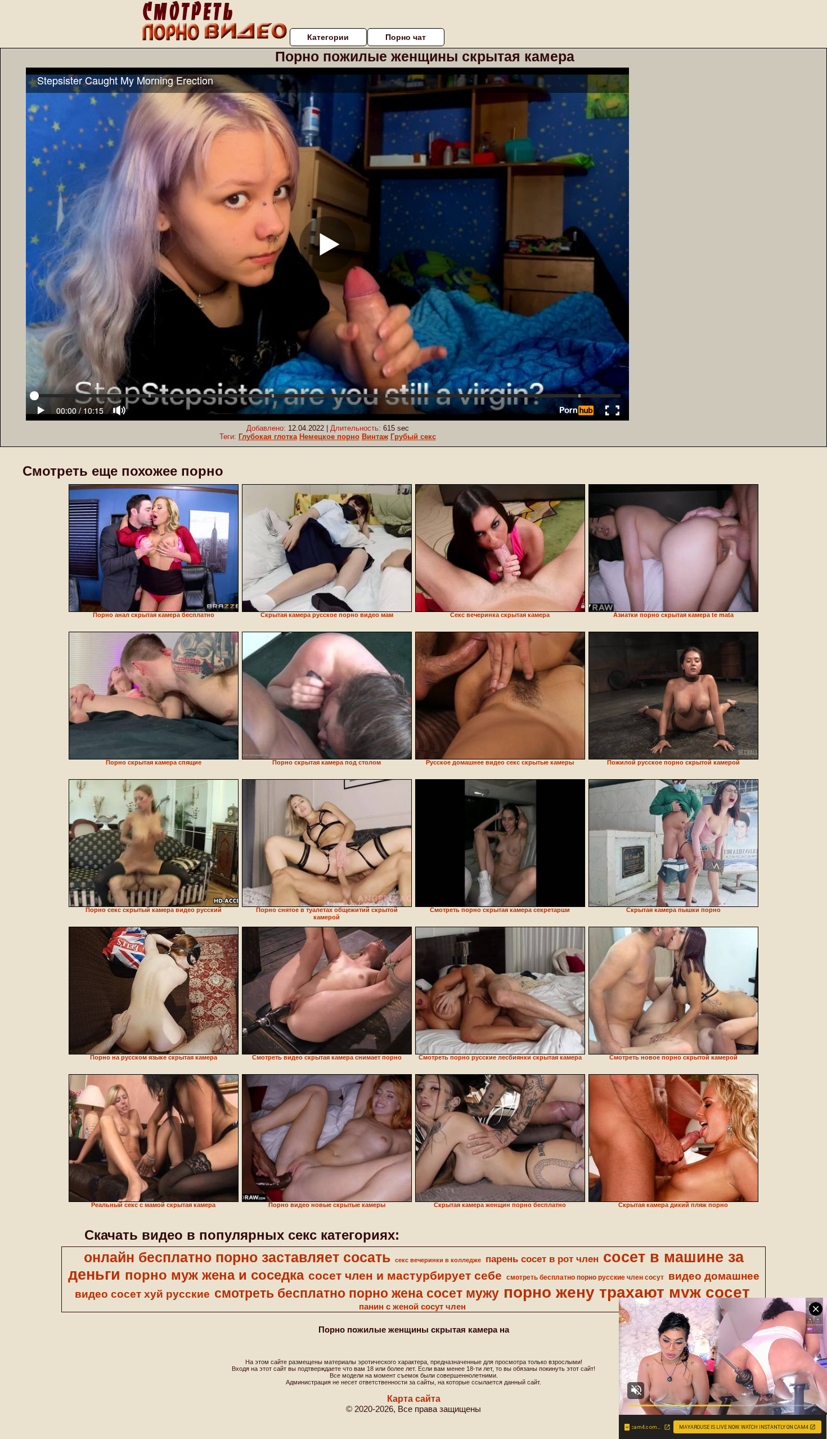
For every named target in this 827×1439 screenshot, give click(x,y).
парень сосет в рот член (542, 1258)
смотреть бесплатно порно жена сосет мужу (356, 1293)
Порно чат (405, 37)
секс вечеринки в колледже (438, 1260)
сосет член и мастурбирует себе (405, 1275)
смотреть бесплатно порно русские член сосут (585, 1277)
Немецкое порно (329, 436)
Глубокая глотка (268, 436)
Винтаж (375, 436)
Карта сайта (414, 1399)
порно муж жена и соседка (214, 1274)
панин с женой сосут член (412, 1306)
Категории (328, 37)
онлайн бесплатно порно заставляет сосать (237, 1257)
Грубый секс (413, 436)
